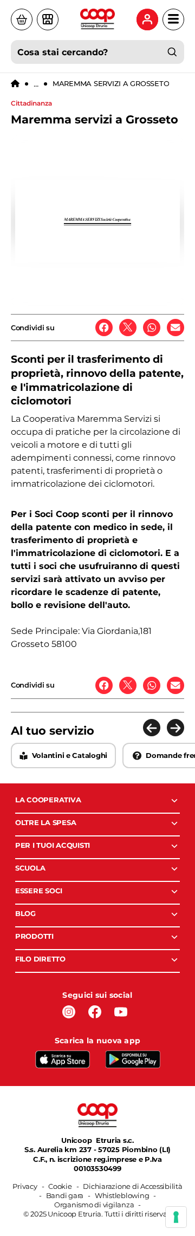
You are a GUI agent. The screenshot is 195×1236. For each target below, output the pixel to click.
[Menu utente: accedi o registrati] (147, 19)
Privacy (24, 1186)
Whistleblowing (122, 1195)
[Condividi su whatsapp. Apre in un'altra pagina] (151, 327)
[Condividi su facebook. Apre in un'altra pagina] (104, 327)
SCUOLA (30, 868)
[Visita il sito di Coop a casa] (21, 19)
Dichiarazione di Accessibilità (132, 1186)
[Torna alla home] (15, 84)
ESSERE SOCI (38, 890)
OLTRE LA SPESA (45, 822)
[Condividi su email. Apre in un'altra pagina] (175, 327)
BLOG (25, 913)
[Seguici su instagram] (68, 1011)
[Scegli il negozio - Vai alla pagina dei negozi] (47, 19)
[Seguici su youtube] (120, 1011)
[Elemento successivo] (175, 727)
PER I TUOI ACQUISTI (52, 845)
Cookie (60, 1186)
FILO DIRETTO (40, 958)
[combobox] (97, 52)
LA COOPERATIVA (48, 799)
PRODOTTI (34, 936)
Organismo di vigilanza (94, 1204)
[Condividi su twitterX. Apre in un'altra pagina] (127, 327)
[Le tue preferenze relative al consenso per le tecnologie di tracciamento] (176, 1217)
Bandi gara (64, 1195)
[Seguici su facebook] (94, 1011)
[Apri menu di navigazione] (173, 19)
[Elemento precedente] (151, 727)
